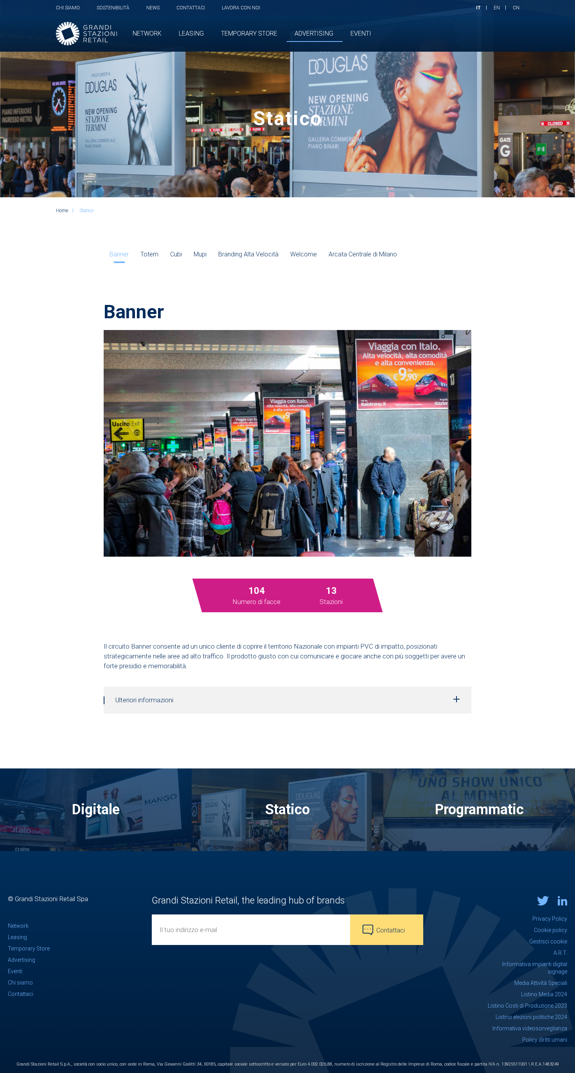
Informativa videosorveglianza (529, 1028)
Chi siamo (68, 8)
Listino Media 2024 (544, 994)
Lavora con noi (241, 8)
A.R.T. (560, 953)
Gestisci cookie (548, 941)
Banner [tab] (119, 254)
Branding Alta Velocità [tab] (248, 254)
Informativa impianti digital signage (534, 968)
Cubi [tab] (176, 254)
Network (18, 926)
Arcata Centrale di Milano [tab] (363, 254)
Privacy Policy (549, 919)
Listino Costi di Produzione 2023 (527, 1006)
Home (62, 211)
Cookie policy (550, 930)
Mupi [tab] (200, 254)
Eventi (15, 971)
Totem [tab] (149, 254)
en (497, 8)
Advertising (21, 960)
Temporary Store (29, 948)
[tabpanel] (256, 596)
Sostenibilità (113, 8)
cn (516, 8)
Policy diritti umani (544, 1040)
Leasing (17, 937)
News (153, 8)
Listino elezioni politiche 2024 (531, 1017)
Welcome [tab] (303, 254)
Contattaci (190, 8)
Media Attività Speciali (540, 983)
